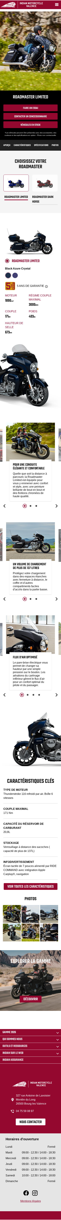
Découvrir (30, 999)
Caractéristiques (22, 145)
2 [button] (30, 506)
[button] (4, 506)
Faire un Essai (30, 108)
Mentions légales (30, 1201)
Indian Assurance (13, 1060)
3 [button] (36, 506)
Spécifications (41, 145)
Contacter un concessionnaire (30, 116)
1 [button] (25, 506)
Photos (55, 145)
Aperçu (6, 145)
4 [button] (39, 695)
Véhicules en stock (30, 125)
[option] (30, 463)
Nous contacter (30, 1122)
